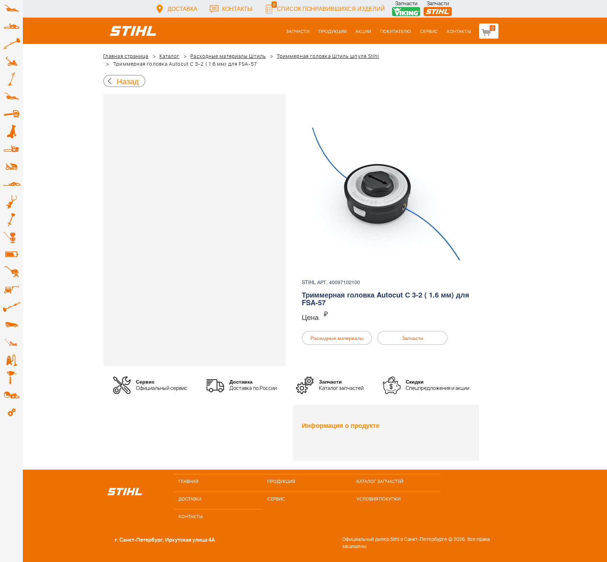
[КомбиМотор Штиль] (11, 219)
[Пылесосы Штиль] (11, 360)
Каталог (169, 56)
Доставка (182, 9)
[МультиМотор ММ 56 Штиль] (11, 202)
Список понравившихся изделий (329, 6)
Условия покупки (378, 499)
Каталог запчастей (380, 481)
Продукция (332, 31)
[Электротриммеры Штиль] (11, 79)
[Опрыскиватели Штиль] (11, 237)
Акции (363, 31)
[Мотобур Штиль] (11, 377)
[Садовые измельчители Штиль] (11, 131)
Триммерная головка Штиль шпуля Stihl (328, 56)
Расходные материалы (337, 337)
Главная (188, 481)
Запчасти (406, 4)
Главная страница (126, 56)
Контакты (237, 9)
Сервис (429, 31)
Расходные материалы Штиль (228, 56)
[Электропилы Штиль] (11, 149)
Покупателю (395, 31)
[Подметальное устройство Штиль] (11, 342)
